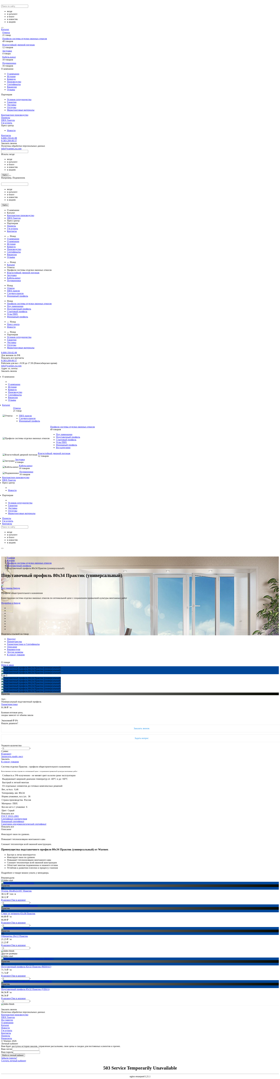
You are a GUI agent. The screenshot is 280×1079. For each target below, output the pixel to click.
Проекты (5, 117)
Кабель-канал (9, 57)
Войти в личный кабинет (13, 1055)
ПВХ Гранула (8, 120)
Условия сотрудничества (19, 99)
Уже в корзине (18, 900)
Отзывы (11, 89)
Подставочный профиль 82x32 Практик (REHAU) (26, 966)
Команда (11, 79)
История (11, 76)
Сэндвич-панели (15, 293)
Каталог (5, 29)
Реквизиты (6, 1038)
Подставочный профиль (19, 309)
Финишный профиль (17, 296)
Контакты (6, 135)
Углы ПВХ (12, 314)
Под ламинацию (15, 306)
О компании (13, 74)
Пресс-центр (13, 324)
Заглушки (7, 51)
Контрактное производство (14, 115)
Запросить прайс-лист (12, 756)
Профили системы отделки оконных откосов (24, 38)
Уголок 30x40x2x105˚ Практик (16, 891)
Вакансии (12, 87)
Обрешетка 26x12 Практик (14, 936)
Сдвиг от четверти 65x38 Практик (18, 913)
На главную (7, 1020)
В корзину (6, 754)
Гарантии (11, 102)
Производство (14, 81)
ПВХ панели (13, 290)
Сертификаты (14, 84)
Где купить (6, 123)
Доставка (11, 105)
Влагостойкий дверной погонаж (18, 45)
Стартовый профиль (17, 311)
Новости (11, 130)
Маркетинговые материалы (20, 110)
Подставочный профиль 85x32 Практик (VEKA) (25, 989)
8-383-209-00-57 (9, 140)
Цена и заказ (7, 665)
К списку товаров (10, 761)
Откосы (6, 32)
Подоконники (9, 63)
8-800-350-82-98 (9, 138)
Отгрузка (11, 107)
